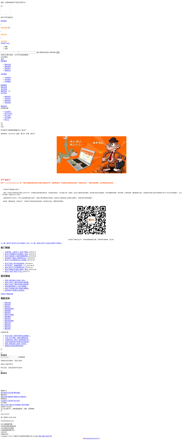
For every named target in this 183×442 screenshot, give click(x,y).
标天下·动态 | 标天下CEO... (14, 271)
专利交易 (4, 89)
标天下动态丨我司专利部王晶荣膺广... (18, 336)
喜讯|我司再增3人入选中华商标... (16, 286)
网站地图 (17, 393)
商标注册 (8, 64)
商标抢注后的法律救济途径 (14, 346)
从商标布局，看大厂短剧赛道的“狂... (17, 340)
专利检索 (8, 81)
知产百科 (4, 93)
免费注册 (4, 34)
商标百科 (8, 96)
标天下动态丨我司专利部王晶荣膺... (17, 282)
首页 (2, 59)
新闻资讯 (4, 106)
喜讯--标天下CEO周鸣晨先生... (15, 267)
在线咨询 (4, 351)
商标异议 (8, 313)
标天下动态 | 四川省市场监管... (15, 263)
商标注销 (8, 323)
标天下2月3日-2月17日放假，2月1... (16, 243)
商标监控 (8, 68)
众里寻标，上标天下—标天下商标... (17, 252)
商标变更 (8, 305)
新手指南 (4, 393)
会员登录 (4, 41)
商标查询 (8, 66)
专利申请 (8, 77)
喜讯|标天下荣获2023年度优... (15, 290)
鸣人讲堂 (8, 115)
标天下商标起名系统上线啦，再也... (17, 269)
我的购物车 (4, 27)
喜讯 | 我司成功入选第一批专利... (16, 344)
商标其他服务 (9, 321)
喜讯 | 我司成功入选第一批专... (15, 280)
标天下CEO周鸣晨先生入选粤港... (16, 260)
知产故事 (8, 117)
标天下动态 (8, 113)
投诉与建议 (25, 405)
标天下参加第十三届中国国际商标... (17, 256)
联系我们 (4, 21)
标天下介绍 (4, 405)
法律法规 (8, 102)
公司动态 (10, 401)
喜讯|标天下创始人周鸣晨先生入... (16, 258)
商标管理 (4, 91)
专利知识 (8, 98)
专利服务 (4, 74)
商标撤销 (8, 317)
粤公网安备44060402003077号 (92, 438)
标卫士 (7, 119)
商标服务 (4, 61)
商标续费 (8, 311)
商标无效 (8, 319)
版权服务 (4, 85)
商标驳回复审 (9, 309)
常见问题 (10, 393)
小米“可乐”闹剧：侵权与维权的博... (17, 338)
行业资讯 (8, 111)
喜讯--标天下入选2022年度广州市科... (46, 243)
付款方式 (12, 405)
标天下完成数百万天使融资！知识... (17, 254)
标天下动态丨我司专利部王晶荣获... (17, 284)
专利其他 (8, 79)
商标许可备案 (9, 315)
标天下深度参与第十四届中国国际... (17, 288)
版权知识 (8, 100)
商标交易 (4, 87)
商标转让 (8, 307)
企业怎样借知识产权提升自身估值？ (17, 342)
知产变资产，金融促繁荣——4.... (16, 265)
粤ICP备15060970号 (45, 436)
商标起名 (8, 70)
